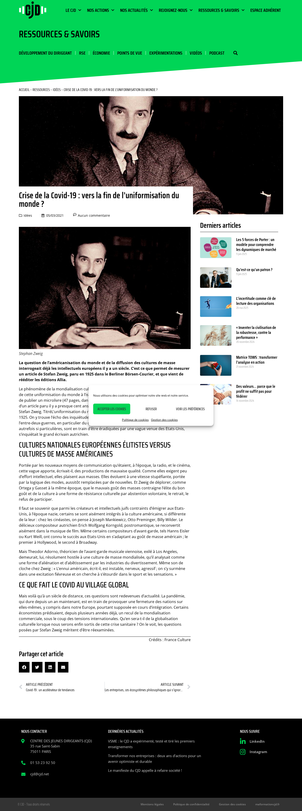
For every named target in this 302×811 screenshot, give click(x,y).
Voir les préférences (190, 409)
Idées (57, 90)
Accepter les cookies (111, 409)
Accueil (24, 90)
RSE (82, 53)
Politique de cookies (135, 420)
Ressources (41, 90)
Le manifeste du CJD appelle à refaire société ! (145, 770)
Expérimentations (165, 53)
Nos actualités (134, 10)
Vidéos (196, 53)
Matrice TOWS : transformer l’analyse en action (256, 360)
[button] (235, 53)
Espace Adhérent (265, 10)
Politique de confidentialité (191, 804)
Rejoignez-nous (173, 10)
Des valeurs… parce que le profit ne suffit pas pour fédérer (255, 391)
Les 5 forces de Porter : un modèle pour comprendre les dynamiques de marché (256, 244)
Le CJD (71, 10)
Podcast (216, 53)
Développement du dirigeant (45, 53)
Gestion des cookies (164, 420)
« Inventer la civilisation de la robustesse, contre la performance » (256, 332)
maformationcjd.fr (267, 804)
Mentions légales (152, 804)
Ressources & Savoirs (218, 10)
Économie (101, 53)
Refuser (151, 409)
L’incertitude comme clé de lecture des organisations (256, 301)
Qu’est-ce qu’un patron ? (254, 269)
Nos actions (98, 10)
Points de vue (129, 53)
